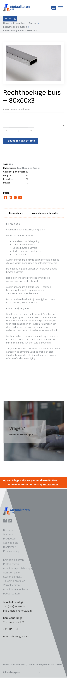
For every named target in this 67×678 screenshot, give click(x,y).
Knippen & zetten (13, 560)
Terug (12, 18)
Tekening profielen (14, 581)
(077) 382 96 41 (16, 606)
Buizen (32, 23)
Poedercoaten (11, 593)
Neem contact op (20, 434)
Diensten (8, 530)
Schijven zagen (12, 572)
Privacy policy (11, 551)
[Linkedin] (10, 520)
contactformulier (37, 327)
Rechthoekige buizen (15, 26)
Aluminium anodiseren (16, 589)
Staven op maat (12, 576)
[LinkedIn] (10, 197)
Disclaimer (9, 547)
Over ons (8, 534)
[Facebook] (5, 197)
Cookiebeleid (10, 542)
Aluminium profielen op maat (20, 568)
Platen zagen (11, 564)
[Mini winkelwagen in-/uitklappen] (53, 8)
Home (6, 23)
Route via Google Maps (16, 636)
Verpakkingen (11, 585)
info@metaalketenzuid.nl (17, 610)
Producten (19, 23)
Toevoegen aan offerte (20, 140)
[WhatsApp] (15, 197)
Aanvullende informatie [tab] (45, 213)
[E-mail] (20, 197)
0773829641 (50, 484)
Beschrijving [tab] (16, 213)
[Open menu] (61, 8)
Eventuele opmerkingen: (17, 109)
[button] (56, 49)
